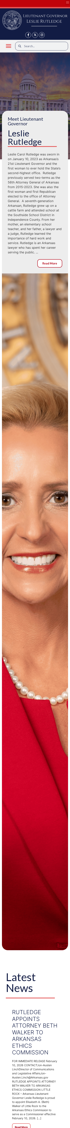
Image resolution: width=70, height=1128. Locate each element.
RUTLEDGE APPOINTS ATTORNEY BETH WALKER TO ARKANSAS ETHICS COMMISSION (34, 1032)
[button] (8, 46)
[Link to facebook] (28, 35)
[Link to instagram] (42, 35)
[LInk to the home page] (35, 20)
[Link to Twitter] (35, 35)
